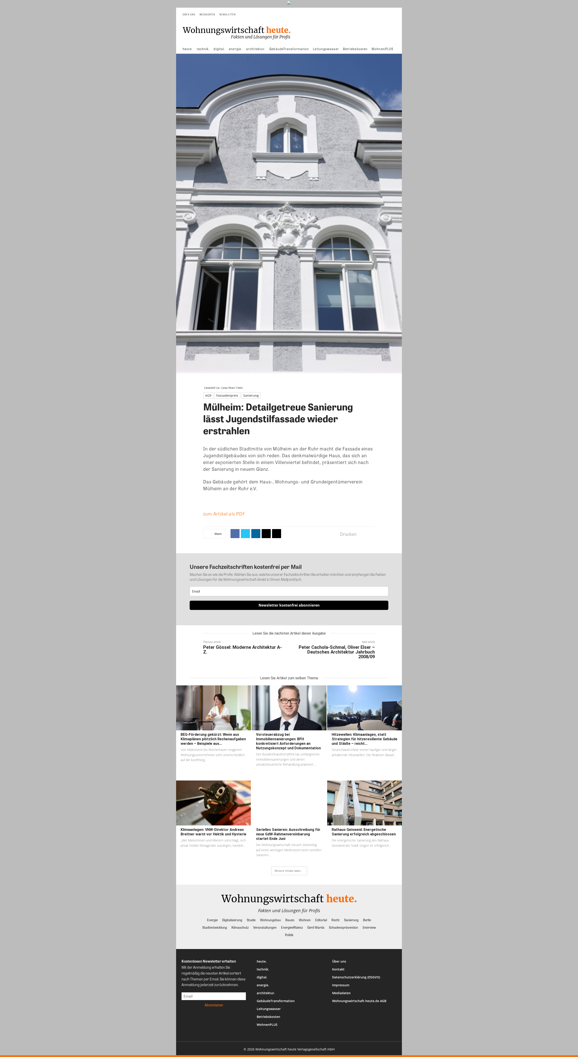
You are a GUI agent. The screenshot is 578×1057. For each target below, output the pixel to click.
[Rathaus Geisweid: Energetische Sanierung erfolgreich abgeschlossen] (364, 802)
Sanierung (251, 395)
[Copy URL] (276, 533)
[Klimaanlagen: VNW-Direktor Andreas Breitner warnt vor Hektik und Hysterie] (213, 802)
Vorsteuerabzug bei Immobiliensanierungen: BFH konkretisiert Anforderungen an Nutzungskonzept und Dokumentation (288, 741)
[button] (391, 14)
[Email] (266, 533)
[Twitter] (245, 533)
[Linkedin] (255, 533)
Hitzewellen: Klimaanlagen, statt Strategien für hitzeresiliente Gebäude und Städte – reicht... (364, 739)
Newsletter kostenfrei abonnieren (289, 605)
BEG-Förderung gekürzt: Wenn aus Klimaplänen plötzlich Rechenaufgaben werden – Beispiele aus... (213, 739)
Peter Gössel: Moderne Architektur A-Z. (242, 650)
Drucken (348, 534)
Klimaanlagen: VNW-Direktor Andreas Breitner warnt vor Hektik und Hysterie (213, 831)
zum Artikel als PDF (224, 513)
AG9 (208, 395)
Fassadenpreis (227, 395)
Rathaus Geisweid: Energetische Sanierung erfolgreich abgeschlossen (364, 831)
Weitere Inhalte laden (288, 871)
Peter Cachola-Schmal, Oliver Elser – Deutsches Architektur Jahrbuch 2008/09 (337, 652)
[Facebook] (235, 533)
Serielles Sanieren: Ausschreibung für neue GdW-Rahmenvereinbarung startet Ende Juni (288, 834)
